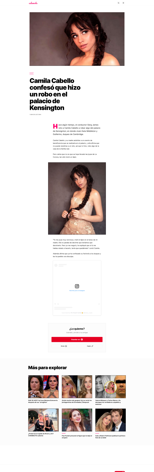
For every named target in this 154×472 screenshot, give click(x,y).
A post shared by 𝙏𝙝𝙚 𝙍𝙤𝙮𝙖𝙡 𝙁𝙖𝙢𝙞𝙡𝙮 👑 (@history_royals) (77, 312)
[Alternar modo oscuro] (123, 3)
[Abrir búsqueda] (118, 3)
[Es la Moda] (33, 3)
